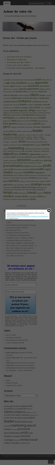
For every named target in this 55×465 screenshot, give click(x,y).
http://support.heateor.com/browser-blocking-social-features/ (27, 217)
